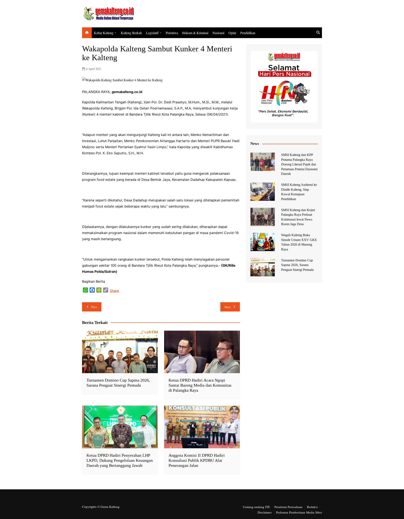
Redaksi (312, 506)
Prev (94, 307)
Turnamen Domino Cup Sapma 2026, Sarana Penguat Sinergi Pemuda (297, 264)
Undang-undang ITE (256, 506)
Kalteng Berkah (131, 33)
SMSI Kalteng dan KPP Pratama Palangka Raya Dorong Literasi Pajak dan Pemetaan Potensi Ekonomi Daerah (299, 164)
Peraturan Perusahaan (288, 506)
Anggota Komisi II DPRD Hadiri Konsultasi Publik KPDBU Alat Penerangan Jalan (197, 460)
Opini (232, 33)
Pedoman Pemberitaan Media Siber (299, 512)
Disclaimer (265, 512)
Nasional (218, 33)
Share (114, 291)
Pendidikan (247, 33)
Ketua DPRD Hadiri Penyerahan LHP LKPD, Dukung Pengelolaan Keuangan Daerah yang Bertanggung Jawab (119, 460)
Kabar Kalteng (103, 33)
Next (228, 307)
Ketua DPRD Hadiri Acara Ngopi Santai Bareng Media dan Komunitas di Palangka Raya (200, 385)
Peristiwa (172, 33)
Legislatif (152, 33)
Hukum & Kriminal (195, 33)
